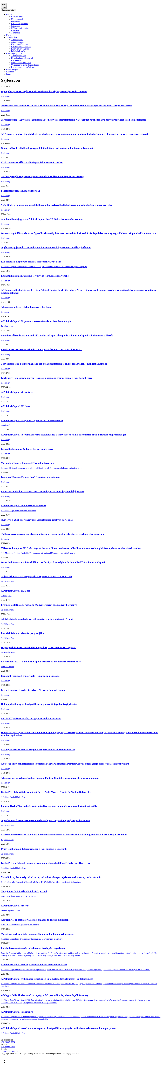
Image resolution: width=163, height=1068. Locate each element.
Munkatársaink (17, 19)
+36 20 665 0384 (8, 1042)
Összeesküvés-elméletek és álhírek (25, 65)
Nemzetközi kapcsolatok (21, 62)
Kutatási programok (14, 53)
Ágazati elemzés (17, 42)
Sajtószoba (15, 26)
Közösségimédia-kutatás (21, 46)
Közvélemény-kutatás (20, 49)
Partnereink (15, 21)
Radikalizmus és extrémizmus (23, 67)
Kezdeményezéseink (19, 24)
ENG (4, 7)
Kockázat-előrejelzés (19, 44)
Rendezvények (12, 69)
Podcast (9, 74)
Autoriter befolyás (18, 56)
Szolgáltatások (12, 37)
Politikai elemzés (18, 51)
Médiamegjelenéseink (20, 28)
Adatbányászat (17, 40)
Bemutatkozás (17, 17)
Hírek (8, 35)
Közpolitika (16, 60)
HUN (3, 5)
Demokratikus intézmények (22, 58)
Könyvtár (10, 72)
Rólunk (9, 14)
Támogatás (15, 33)
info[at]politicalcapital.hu (11, 1051)
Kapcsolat (15, 30)
